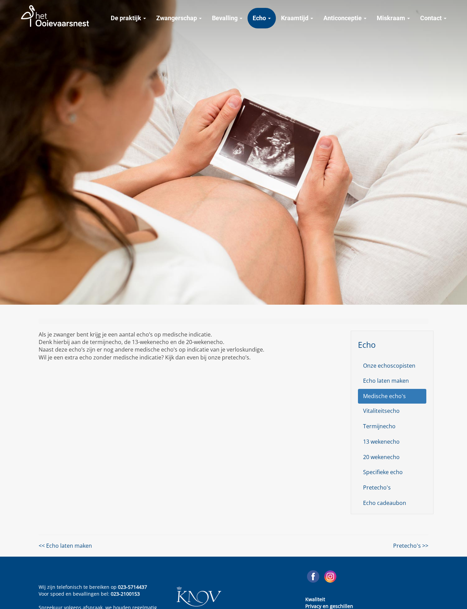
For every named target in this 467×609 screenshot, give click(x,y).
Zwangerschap (177, 18)
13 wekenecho (381, 441)
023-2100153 (125, 594)
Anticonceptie (343, 18)
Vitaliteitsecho (381, 411)
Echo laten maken (386, 380)
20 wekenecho (381, 457)
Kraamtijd (295, 18)
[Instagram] (330, 576)
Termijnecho (379, 426)
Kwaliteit (315, 599)
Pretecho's (377, 487)
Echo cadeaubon (384, 503)
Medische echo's (384, 396)
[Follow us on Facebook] (313, 576)
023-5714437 (132, 587)
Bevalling (225, 18)
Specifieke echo (383, 472)
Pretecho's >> (410, 545)
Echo (260, 18)
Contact (431, 18)
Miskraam (391, 18)
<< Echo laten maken (65, 545)
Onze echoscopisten (389, 365)
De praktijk (127, 18)
